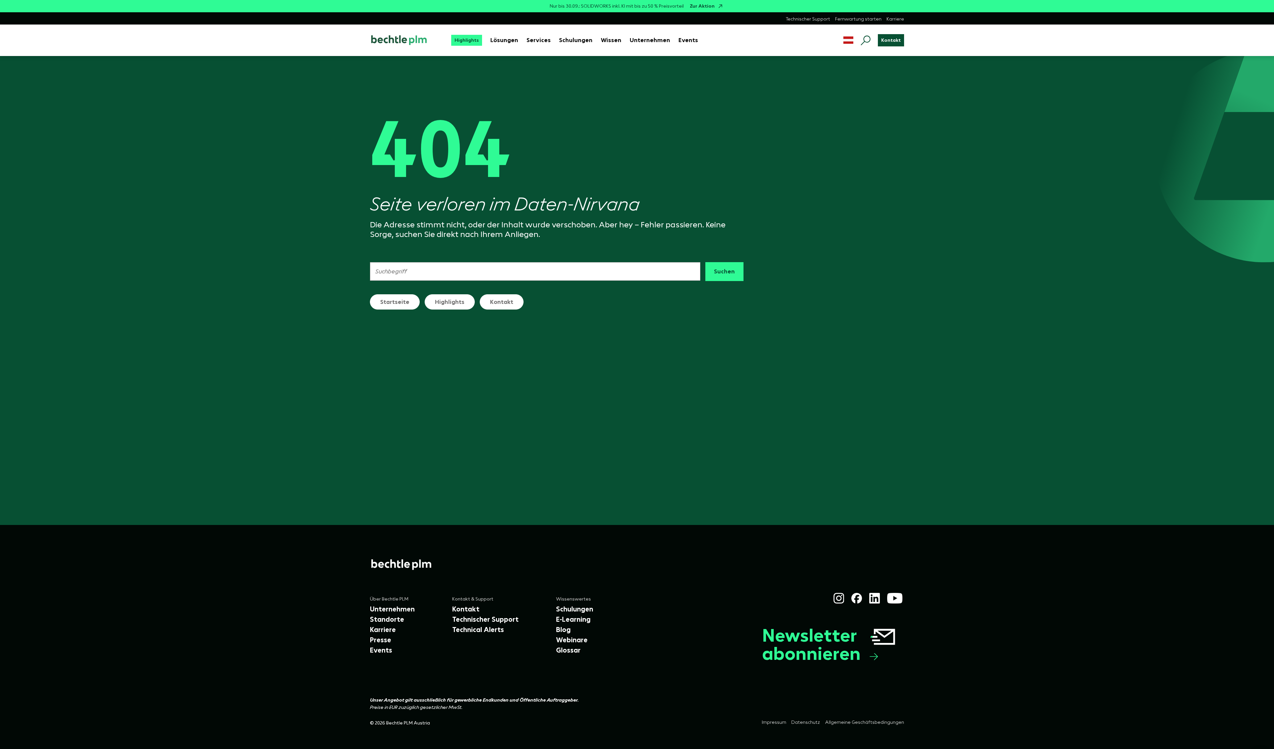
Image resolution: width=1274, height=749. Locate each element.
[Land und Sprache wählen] (848, 40)
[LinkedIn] (875, 598)
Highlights (449, 302)
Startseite (394, 302)
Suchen (724, 271)
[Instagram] (839, 598)
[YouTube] (894, 598)
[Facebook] (857, 598)
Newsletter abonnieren (811, 644)
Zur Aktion (702, 6)
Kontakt (501, 302)
